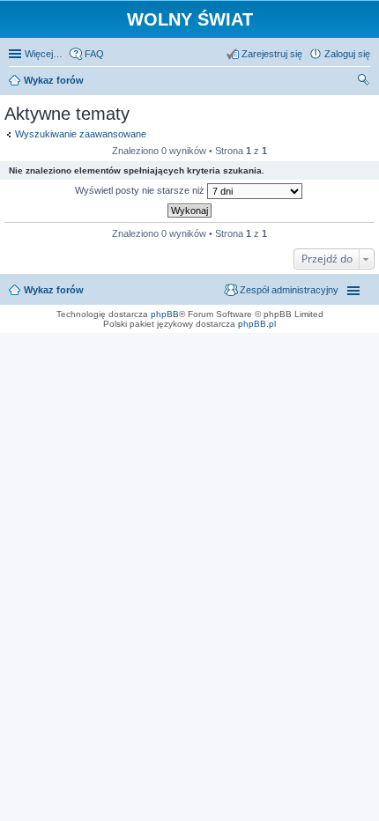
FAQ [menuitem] (94, 53)
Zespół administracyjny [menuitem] (289, 290)
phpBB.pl (257, 324)
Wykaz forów (54, 290)
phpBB (165, 314)
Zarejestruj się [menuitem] (272, 53)
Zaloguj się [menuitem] (347, 53)
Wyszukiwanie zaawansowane (80, 134)
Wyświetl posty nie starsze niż (141, 190)
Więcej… (44, 53)
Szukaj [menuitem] (364, 82)
